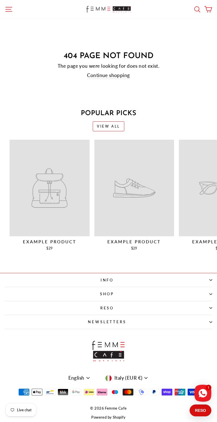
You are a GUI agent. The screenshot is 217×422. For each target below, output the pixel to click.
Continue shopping (108, 75)
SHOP (107, 294)
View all (108, 126)
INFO (107, 280)
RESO (107, 308)
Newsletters (107, 322)
